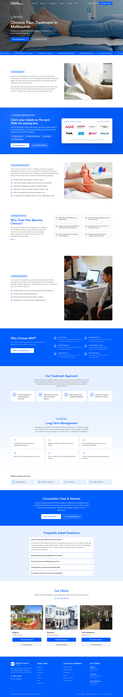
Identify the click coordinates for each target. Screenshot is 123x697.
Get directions (94, 670)
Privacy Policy (81, 694)
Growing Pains (67, 680)
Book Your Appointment (21, 350)
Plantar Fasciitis (68, 667)
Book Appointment (105, 3)
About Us (34, 3)
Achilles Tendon (68, 669)
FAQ (76, 3)
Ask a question (17, 679)
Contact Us (40, 683)
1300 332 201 (93, 3)
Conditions (52, 3)
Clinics (62, 3)
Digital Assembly (107, 694)
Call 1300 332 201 (41, 39)
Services (42, 3)
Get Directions (27, 645)
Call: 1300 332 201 (63, 598)
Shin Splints (67, 672)
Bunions (66, 675)
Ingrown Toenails (68, 678)
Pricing (70, 3)
